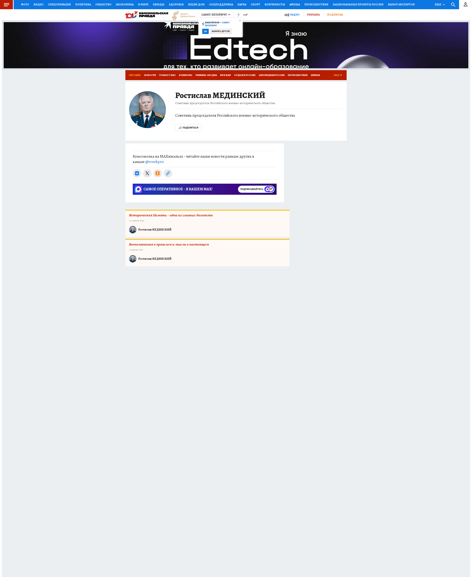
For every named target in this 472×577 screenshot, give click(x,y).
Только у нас (167, 75)
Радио (295, 14)
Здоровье (176, 4)
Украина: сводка (206, 75)
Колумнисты (275, 4)
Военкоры (185, 75)
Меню (6, 4)
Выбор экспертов (401, 4)
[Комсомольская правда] (146, 14)
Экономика (125, 4)
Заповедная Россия (271, 75)
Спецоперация (59, 4)
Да (205, 31)
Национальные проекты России (358, 4)
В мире (143, 4)
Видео (39, 4)
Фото (25, 4)
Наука (241, 4)
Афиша (294, 4)
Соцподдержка (221, 4)
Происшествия (316, 4)
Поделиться (190, 127)
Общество (103, 4)
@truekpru (154, 161)
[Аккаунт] (465, 4)
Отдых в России (244, 75)
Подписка (335, 14)
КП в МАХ (225, 75)
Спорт (255, 4)
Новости (150, 75)
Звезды (158, 4)
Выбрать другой (221, 31)
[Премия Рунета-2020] (181, 14)
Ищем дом (196, 4)
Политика (83, 4)
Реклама (313, 14)
